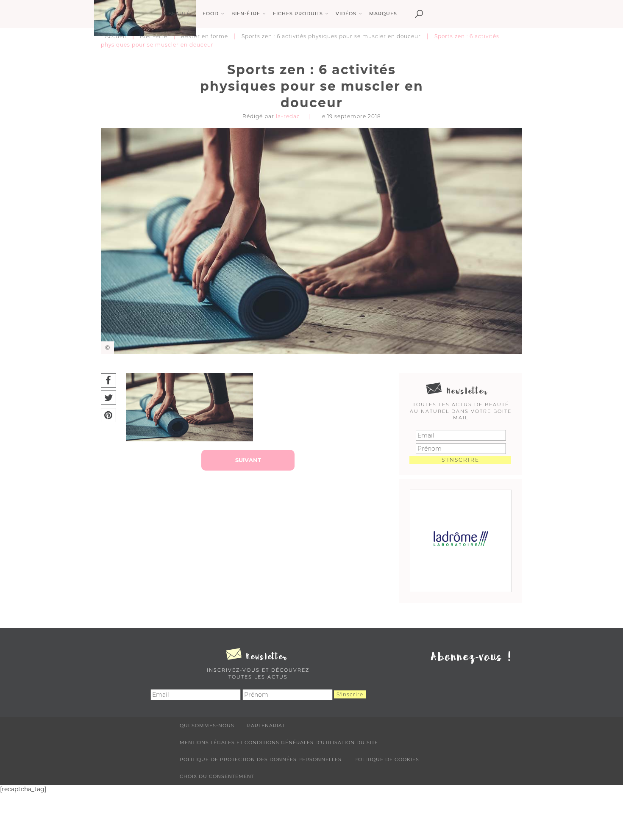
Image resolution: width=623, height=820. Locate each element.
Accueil (115, 36)
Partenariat (266, 726)
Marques (383, 14)
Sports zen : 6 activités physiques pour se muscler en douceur (331, 36)
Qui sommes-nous (207, 726)
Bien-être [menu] (245, 14)
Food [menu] (211, 14)
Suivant (248, 460)
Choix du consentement (217, 776)
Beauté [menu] (179, 14)
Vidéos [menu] (346, 14)
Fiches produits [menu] (298, 14)
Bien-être (153, 36)
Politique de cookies (386, 759)
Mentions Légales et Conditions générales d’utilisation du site (279, 742)
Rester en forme (204, 36)
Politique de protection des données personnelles (261, 759)
